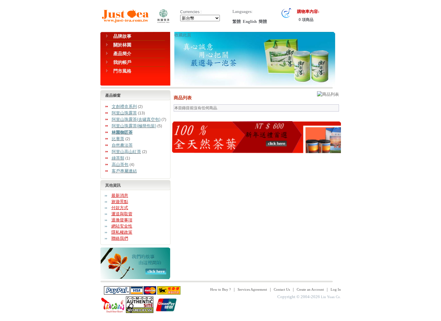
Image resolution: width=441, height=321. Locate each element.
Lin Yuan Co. (331, 297)
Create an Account (310, 289)
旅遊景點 (119, 201)
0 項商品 (305, 19)
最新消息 (119, 195)
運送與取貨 (121, 213)
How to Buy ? (220, 289)
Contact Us (282, 289)
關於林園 (122, 44)
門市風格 (122, 70)
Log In (336, 289)
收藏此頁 (182, 35)
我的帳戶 (122, 62)
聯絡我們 (119, 238)
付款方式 (119, 207)
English (250, 21)
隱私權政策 (121, 232)
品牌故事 (122, 36)
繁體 (236, 21)
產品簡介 (122, 53)
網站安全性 (121, 226)
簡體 (263, 21)
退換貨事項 (121, 220)
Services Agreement (252, 289)
